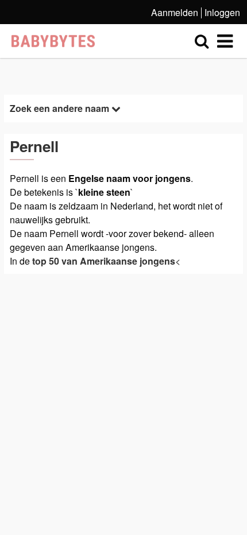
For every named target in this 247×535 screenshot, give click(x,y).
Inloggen (222, 12)
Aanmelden (174, 12)
